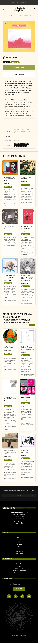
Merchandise (19, 551)
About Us (19, 564)
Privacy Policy (19, 573)
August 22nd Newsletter (19, 2)
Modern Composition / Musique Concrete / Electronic (22, 131)
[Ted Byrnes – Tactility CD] (27, 441)
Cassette (19, 544)
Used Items (19, 553)
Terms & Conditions (19, 571)
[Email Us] (9, 596)
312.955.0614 (19, 518)
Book (26, 231)
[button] (5, 23)
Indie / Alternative (28, 202)
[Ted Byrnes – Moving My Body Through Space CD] (27, 336)
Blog (19, 566)
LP (25, 182)
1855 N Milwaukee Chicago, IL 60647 (19, 515)
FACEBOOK (18, 144)
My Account (19, 568)
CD (14, 16)
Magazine (27, 400)
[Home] (19, 9)
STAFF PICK (15, 62)
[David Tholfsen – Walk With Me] (10, 266)
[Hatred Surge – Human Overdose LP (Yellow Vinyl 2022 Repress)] (27, 266)
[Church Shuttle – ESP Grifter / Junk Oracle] (10, 441)
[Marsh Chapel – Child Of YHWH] (10, 336)
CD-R (19, 16)
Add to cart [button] (8, 186)
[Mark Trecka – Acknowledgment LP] (10, 387)
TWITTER (26, 144)
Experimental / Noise (19, 129)
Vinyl (27, 182)
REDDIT (18, 146)
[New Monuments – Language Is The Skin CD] (10, 167)
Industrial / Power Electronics (10, 480)
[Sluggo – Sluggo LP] (10, 217)
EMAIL (25, 146)
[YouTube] (29, 596)
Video (19, 547)
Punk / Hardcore (10, 250)
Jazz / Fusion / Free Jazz (26, 375)
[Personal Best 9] (27, 387)
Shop (8, 16)
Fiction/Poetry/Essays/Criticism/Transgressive (27, 253)
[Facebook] (16, 596)
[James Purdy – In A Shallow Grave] (27, 217)
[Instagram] (22, 596)
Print (29, 231)
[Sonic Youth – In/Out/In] (27, 167)
